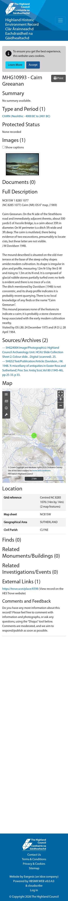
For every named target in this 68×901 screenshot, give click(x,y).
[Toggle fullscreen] (60, 393)
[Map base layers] (6, 401)
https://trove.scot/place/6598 (20, 589)
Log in (34, 890)
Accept (33, 65)
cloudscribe (35, 885)
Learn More (15, 65)
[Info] (6, 408)
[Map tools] (6, 415)
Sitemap (34, 868)
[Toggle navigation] (60, 20)
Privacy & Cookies (34, 863)
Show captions (14, 147)
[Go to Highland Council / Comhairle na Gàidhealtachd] (17, 7)
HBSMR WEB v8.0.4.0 (42, 881)
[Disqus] (34, 686)
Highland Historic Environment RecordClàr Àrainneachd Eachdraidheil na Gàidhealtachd (22, 29)
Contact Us (34, 854)
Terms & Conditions (34, 859)
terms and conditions (41, 471)
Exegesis (29, 876)
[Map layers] (6, 394)
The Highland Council (45, 896)
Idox (42, 876)
